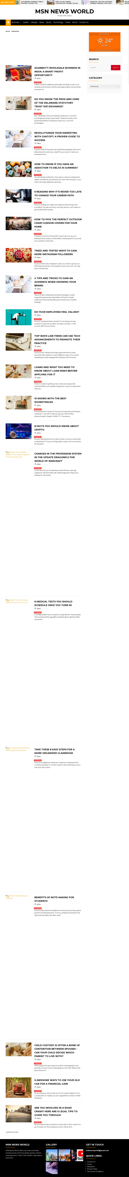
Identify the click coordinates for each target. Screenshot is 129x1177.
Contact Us (83, 22)
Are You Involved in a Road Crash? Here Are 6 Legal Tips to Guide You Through (56, 1111)
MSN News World (64, 11)
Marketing (38, 82)
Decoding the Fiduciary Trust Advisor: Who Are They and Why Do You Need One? (105, 2)
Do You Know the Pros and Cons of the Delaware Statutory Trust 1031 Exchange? (56, 103)
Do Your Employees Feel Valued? (56, 312)
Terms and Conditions (95, 1171)
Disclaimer (91, 1167)
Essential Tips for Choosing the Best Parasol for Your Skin (70, 2)
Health (26, 22)
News (41, 22)
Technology (58, 22)
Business (15, 22)
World (74, 22)
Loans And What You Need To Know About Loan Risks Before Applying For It (55, 371)
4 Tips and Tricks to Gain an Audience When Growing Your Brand (55, 282)
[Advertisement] (44, 46)
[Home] (8, 22)
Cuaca (89, 1164)
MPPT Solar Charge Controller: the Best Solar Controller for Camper (36, 2)
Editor (39, 78)
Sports (48, 22)
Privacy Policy (92, 1169)
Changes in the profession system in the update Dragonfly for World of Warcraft (57, 457)
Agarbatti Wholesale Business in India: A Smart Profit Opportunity (57, 72)
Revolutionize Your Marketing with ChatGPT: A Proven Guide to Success (57, 137)
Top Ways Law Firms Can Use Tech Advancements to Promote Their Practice (57, 340)
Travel (67, 22)
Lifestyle (34, 22)
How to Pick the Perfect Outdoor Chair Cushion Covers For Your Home (58, 223)
